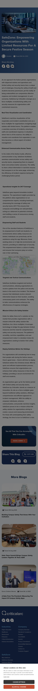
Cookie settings (19, 682)
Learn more (6, 677)
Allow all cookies (19, 687)
